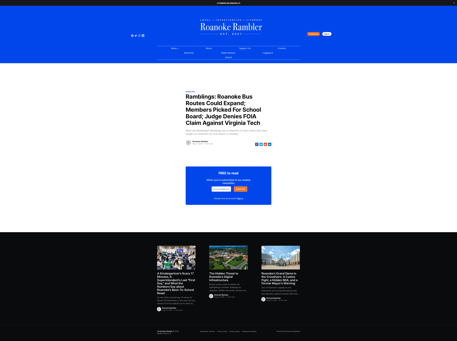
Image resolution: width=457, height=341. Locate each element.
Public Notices (228, 53)
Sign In (327, 34)
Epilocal (297, 331)
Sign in (240, 198)
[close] (454, 3)
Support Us (245, 48)
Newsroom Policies (249, 331)
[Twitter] (135, 35)
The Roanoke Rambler (165, 331)
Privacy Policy (235, 331)
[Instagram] (139, 35)
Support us (313, 34)
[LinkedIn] (143, 35)
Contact (282, 48)
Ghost (288, 331)
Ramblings (190, 92)
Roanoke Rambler (200, 141)
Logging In (268, 53)
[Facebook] (132, 35)
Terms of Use (222, 331)
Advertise (189, 53)
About (209, 48)
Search (228, 57)
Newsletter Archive (207, 331)
